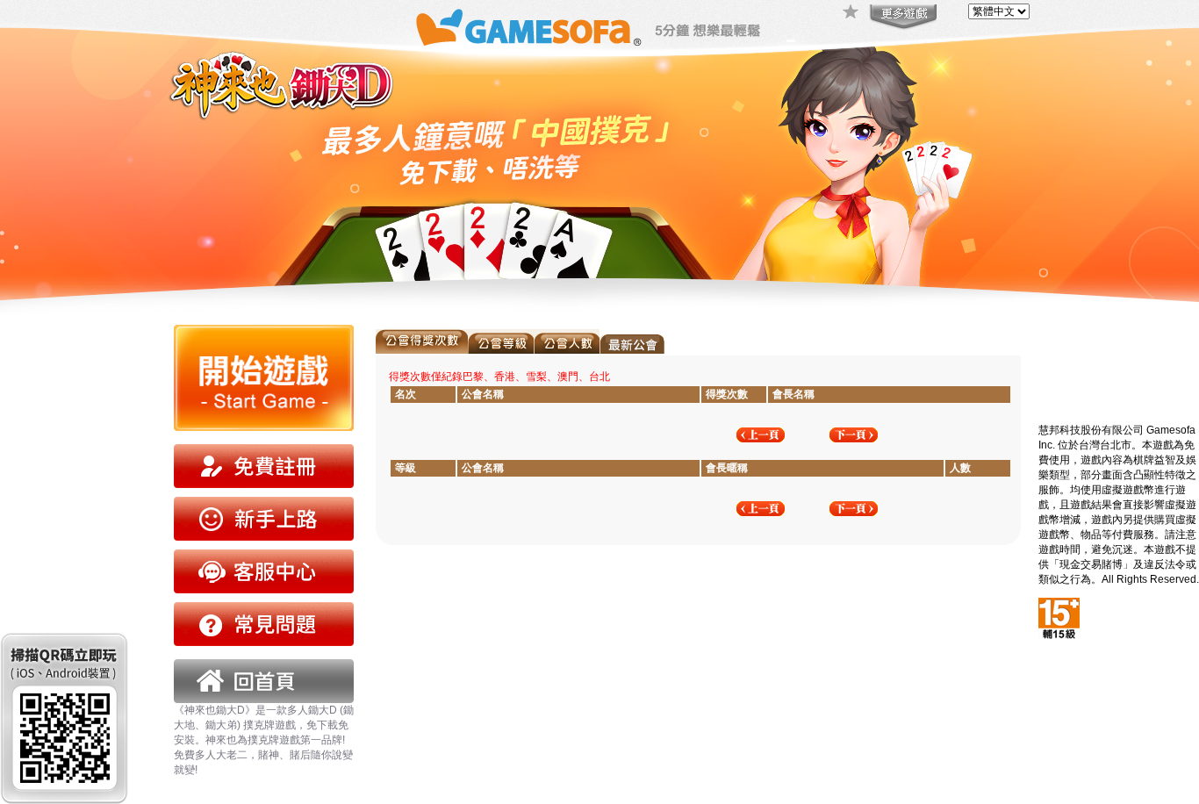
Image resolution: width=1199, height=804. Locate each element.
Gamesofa (528, 27)
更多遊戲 (901, 17)
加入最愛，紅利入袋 (851, 13)
